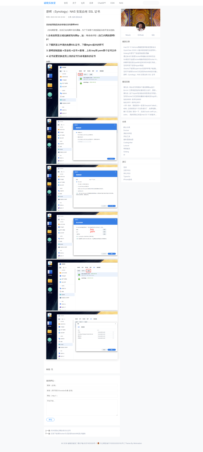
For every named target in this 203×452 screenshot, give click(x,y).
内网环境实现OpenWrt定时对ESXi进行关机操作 (140, 62)
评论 (50, 420)
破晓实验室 (50, 3)
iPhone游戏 (127, 179)
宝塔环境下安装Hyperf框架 (133, 65)
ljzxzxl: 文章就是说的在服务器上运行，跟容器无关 (141, 90)
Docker (126, 130)
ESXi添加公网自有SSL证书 (61, 430)
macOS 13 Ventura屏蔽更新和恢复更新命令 (139, 47)
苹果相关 (126, 149)
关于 (74, 3)
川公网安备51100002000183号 (112, 443)
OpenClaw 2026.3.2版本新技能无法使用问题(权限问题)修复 (145, 50)
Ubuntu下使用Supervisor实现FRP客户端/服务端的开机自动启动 (147, 68)
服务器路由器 (77, 17)
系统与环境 (127, 133)
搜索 (157, 2)
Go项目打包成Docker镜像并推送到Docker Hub (140, 59)
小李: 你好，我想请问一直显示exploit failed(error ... (142, 105)
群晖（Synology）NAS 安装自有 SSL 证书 (139, 75)
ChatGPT (102, 3)
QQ (153, 35)
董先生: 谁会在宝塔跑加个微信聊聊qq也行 (138, 87)
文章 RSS (126, 170)
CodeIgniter (128, 142)
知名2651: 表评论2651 (131, 102)
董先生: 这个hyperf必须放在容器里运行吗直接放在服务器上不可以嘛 (148, 93)
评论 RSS (126, 173)
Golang (126, 152)
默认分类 (126, 127)
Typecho (126, 176)
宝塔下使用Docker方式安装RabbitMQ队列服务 (68, 434)
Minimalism (137, 443)
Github (141, 35)
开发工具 (126, 136)
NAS (121, 3)
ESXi (113, 3)
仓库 (83, 3)
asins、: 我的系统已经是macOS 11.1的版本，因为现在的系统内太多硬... (149, 115)
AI (124, 155)
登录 (125, 167)
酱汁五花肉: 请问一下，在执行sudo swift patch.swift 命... (144, 112)
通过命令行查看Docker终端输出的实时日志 (139, 56)
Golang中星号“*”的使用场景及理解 (136, 53)
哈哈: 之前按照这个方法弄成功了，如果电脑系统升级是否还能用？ (147, 108)
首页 (66, 3)
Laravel (126, 146)
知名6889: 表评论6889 (132, 99)
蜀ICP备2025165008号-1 (87, 443)
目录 (91, 3)
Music (128, 35)
